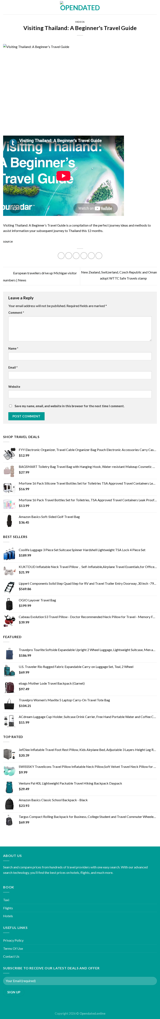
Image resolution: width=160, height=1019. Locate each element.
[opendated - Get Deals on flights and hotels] (80, 7)
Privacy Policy (13, 940)
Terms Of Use (13, 948)
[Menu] (5, 7)
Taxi (6, 900)
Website (14, 386)
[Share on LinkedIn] (98, 255)
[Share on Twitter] (76, 255)
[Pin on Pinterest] (91, 255)
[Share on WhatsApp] (61, 255)
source (8, 241)
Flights (8, 908)
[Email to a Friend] (83, 255)
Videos (80, 21)
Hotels (8, 916)
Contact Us (11, 956)
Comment (16, 312)
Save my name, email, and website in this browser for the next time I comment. (69, 406)
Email (13, 367)
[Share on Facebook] (68, 255)
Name (13, 348)
